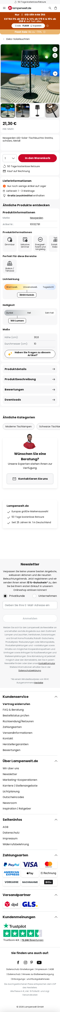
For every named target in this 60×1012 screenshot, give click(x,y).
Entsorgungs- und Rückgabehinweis (31, 979)
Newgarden (36, 217)
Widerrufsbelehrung (16, 844)
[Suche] (50, 8)
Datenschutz (11, 833)
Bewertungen (14, 389)
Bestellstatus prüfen (16, 715)
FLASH (28, 25)
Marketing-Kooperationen (20, 780)
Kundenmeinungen (19, 917)
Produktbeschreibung (20, 379)
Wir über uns (11, 768)
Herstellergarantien (15, 744)
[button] (8, 111)
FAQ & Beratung (13, 710)
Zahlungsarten (12, 727)
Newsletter (10, 774)
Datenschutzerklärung (29, 670)
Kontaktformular (46, 663)
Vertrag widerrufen (16, 704)
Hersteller (38, 682)
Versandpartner (17, 895)
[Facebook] (20, 962)
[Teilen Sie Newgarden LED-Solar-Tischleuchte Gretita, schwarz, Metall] (55, 55)
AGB (5, 827)
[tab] (30, 723)
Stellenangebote (27, 786)
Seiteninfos (12, 819)
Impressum (10, 838)
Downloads (13, 400)
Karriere (8, 786)
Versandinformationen (17, 733)
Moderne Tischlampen (19, 426)
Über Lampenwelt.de (20, 761)
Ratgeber (25, 808)
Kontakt (8, 738)
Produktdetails (15, 369)
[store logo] (21, 8)
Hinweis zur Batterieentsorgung (38, 974)
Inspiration (9, 808)
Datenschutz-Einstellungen (20, 969)
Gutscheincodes (13, 797)
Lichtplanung (11, 791)
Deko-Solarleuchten (18, 39)
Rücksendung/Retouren (18, 721)
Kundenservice (15, 696)
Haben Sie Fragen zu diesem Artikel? (32, 354)
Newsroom (10, 803)
